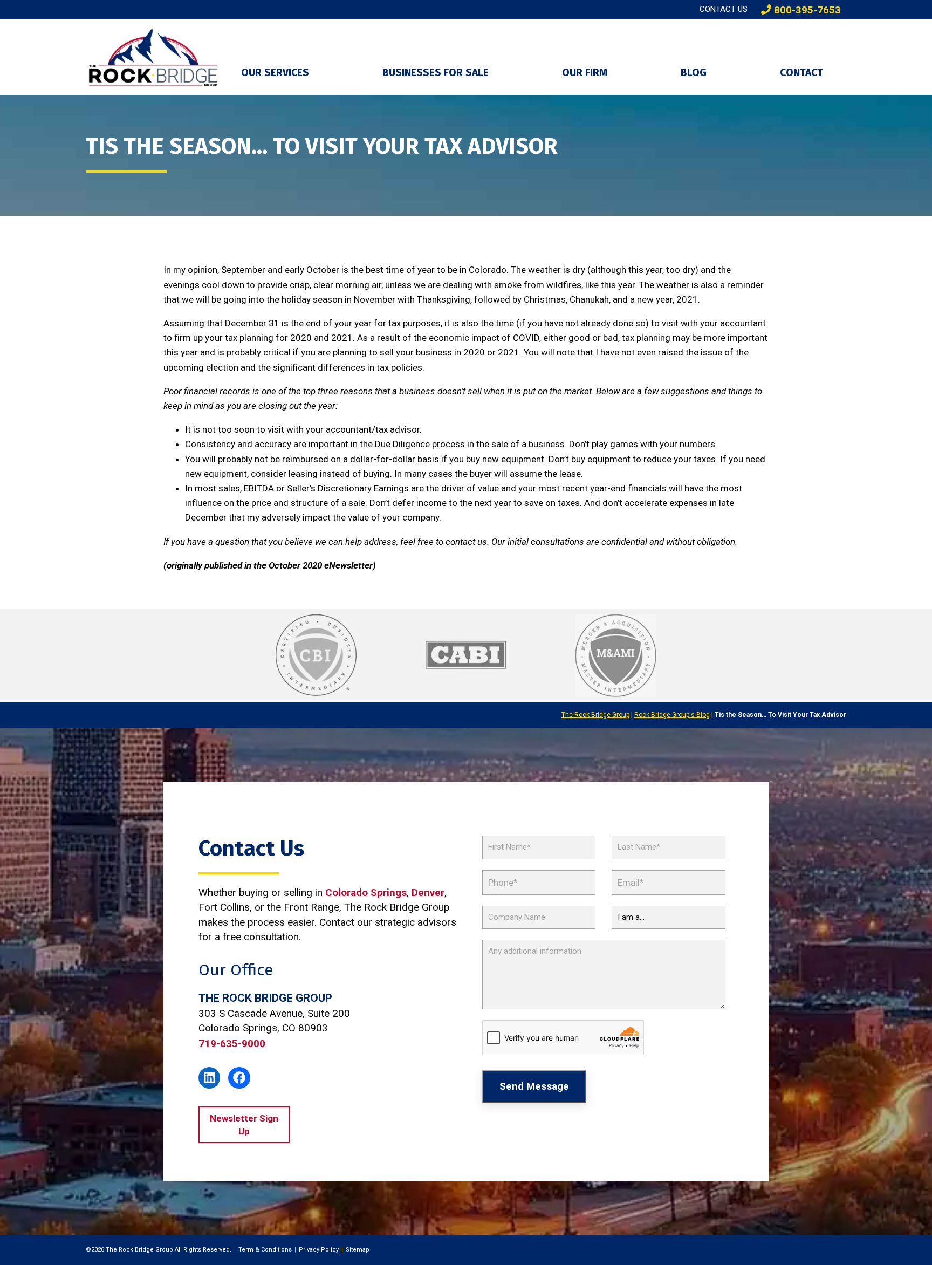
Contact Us (724, 9)
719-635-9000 (231, 1043)
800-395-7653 (806, 10)
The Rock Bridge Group (595, 715)
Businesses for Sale (435, 72)
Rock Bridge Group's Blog (672, 715)
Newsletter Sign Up (244, 1125)
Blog (694, 72)
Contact (801, 72)
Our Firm (584, 72)
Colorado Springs (366, 892)
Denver (428, 892)
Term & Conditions (265, 1249)
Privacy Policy (319, 1249)
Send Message (534, 1086)
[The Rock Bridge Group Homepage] (155, 57)
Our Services (275, 72)
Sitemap (357, 1249)
